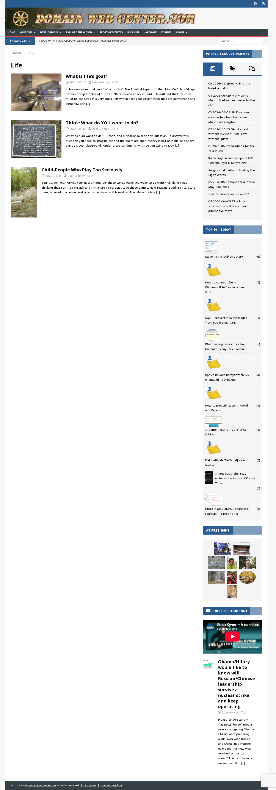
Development (49, 32)
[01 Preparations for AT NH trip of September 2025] (222, 548)
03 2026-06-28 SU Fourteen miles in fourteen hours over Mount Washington (228, 117)
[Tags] (232, 69)
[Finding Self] (24, 192)
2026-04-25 (78, 82)
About (180, 32)
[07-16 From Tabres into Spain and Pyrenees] (232, 577)
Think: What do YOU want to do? (102, 123)
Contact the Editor (111, 785)
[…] (88, 103)
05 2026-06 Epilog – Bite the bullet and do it (229, 86)
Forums (166, 32)
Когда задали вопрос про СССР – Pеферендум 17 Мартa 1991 (232, 160)
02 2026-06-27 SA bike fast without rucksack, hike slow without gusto (228, 134)
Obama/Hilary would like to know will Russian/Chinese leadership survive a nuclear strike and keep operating (236, 684)
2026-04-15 (230, 712)
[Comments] (252, 69)
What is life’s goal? (86, 76)
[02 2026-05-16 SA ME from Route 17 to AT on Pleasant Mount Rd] (216, 577)
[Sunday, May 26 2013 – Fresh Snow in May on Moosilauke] (232, 562)
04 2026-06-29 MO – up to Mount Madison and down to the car (231, 100)
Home (11, 32)
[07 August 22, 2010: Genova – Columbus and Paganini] (232, 591)
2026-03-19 (78, 129)
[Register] (264, 4)
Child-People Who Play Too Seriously (82, 170)
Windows (26, 32)
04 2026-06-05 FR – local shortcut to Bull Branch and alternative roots (228, 206)
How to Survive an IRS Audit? (228, 194)
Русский (133, 32)
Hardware (150, 32)
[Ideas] (36, 92)
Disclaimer (90, 785)
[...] (243, 763)
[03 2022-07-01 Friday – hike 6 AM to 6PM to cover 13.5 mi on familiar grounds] (247, 562)
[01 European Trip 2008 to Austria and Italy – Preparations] (216, 562)
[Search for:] (240, 40)
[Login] (255, 4)
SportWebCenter (111, 32)
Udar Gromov (101, 82)
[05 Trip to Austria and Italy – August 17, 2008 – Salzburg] (247, 577)
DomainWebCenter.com (41, 785)
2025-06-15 (53, 176)
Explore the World (79, 32)
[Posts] (213, 69)
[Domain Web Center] (105, 26)
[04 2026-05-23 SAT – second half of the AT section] (241, 548)
